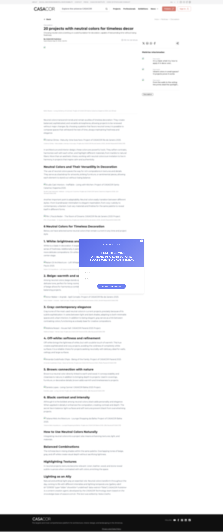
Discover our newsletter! (111, 286)
